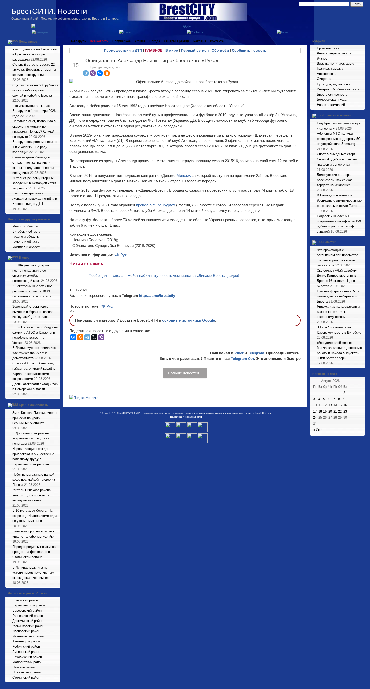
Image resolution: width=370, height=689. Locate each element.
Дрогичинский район (27, 621)
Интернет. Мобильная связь (338, 89)
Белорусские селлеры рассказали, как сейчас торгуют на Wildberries (335, 180)
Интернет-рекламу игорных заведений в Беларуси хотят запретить (34, 183)
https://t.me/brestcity (157, 295)
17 (315, 411)
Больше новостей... (185, 373)
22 (340, 411)
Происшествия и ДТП (123, 50)
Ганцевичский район (27, 616)
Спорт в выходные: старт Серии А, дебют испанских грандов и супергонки (337, 159)
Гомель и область (25, 242)
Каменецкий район (26, 641)
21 (335, 411)
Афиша (139, 41)
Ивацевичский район (28, 636)
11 (320, 405)
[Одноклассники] (107, 73)
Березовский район (27, 610)
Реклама (199, 41)
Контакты (217, 41)
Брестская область (33, 405)
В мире (24, 258)
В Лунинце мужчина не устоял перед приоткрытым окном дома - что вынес (33, 572)
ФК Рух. (121, 255)
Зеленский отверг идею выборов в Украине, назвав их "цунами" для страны (32, 312)
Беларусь (78, 41)
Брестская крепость (332, 94)
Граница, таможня (330, 68)
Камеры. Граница (177, 41)
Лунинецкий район (26, 652)
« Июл (318, 430)
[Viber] (93, 73)
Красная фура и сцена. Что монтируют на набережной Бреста (338, 296)
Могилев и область (26, 247)
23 (345, 411)
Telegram (256, 353)
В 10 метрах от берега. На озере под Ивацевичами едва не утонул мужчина (34, 516)
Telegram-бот (242, 358)
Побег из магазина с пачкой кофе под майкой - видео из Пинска (33, 480)
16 (345, 405)
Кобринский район (26, 647)
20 (330, 411)
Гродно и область (25, 236)
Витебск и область (26, 231)
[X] (94, 337)
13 (330, 405)
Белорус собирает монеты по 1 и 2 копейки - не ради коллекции (34, 147)
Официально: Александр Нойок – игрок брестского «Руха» (151, 60)
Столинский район (26, 677)
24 (315, 417)
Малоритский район (27, 662)
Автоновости (326, 74)
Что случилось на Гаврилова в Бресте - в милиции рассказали (34, 54)
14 (335, 405)
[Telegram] (86, 73)
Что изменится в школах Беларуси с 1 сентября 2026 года (34, 111)
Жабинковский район (28, 626)
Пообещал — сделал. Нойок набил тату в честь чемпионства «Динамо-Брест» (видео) (164, 275)
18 (320, 411)
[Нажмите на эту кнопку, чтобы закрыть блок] (56, 41)
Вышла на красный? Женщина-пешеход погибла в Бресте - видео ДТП (34, 198)
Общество (324, 79)
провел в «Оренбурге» (155, 205)
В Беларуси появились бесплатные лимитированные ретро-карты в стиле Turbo (339, 200)
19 (325, 411)
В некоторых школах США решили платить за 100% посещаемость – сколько (32, 291)
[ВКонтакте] (100, 73)
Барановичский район (28, 605)
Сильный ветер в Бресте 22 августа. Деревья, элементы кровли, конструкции (34, 70)
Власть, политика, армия (336, 63)
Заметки (329, 242)
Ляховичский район (27, 657)
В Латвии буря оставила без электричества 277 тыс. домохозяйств (34, 353)
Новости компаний (331, 105)
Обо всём (220, 50)
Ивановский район (26, 631)
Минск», (184, 175)
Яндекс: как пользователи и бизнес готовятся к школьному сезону (338, 312)
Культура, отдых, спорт (106, 67)
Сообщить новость (249, 50)
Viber (239, 353)
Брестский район (25, 600)
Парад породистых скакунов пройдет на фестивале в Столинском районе (34, 552)
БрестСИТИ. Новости (49, 11)
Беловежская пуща (331, 99)
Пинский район (23, 667)
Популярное (28, 41)
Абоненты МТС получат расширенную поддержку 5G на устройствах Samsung (339, 139)
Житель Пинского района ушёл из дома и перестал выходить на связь (31, 495)
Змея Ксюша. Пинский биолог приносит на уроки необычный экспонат (35, 418)
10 (315, 405)
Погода (154, 41)
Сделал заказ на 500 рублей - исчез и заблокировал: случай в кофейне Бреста (35, 90)
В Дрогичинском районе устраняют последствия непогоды (30, 438)
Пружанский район (26, 672)
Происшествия (328, 48)
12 (325, 405)
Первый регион (195, 50)
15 (340, 405)
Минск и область (25, 226)
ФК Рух (106, 306)
